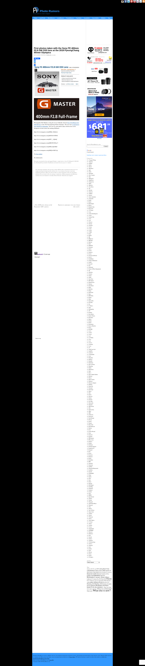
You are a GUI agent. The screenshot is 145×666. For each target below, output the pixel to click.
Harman (90, 284)
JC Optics (91, 306)
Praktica (90, 441)
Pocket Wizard (92, 431)
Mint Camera (91, 379)
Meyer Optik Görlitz (93, 374)
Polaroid (90, 435)
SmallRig (91, 486)
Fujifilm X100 (90, 575)
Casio (90, 218)
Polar (90, 433)
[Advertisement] (57, 33)
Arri (89, 188)
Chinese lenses (98, 570)
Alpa (90, 177)
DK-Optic (91, 240)
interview (103, 575)
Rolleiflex (91, 460)
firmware (99, 574)
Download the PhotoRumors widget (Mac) (41, 658)
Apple (90, 183)
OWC (90, 413)
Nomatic (90, 399)
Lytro (90, 356)
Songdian (91, 488)
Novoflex (91, 401)
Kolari (90, 322)
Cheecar (90, 222)
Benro (90, 202)
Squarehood (91, 497)
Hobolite (91, 289)
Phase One (91, 424)
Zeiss (90, 547)
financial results (91, 574)
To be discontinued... (97, 587)
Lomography (91, 354)
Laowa (90, 334)
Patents (109, 578)
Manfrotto (91, 362)
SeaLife (90, 471)
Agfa (90, 170)
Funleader (91, 267)
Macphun (91, 357)
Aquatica (91, 185)
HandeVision (91, 282)
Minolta (90, 376)
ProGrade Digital (92, 446)
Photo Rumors (49, 11)
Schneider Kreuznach (93, 468)
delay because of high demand (93, 572)
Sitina (90, 481)
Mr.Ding (90, 384)
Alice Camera (92, 175)
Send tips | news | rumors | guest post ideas (96, 155)
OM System (91, 406)
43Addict (103, 18)
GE (89, 270)
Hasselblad (91, 285)
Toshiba (90, 513)
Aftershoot (91, 168)
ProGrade (91, 445)
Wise (90, 535)
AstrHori (90, 193)
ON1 (90, 408)
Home (35, 18)
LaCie (90, 331)
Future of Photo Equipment (95, 269)
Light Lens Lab (92, 349)
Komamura (91, 324)
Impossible (91, 301)
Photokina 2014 (90, 584)
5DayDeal (89, 568)
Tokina (90, 508)
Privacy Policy (72, 657)
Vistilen (90, 525)
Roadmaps (99, 585)
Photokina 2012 (106, 582)
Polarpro (90, 436)
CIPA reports (105, 570)
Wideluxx (91, 533)
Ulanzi (90, 518)
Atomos (90, 195)
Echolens (91, 247)
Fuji (89, 265)
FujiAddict (78, 18)
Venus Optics (91, 520)
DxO (90, 244)
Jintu (90, 307)
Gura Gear (91, 279)
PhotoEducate (92, 426)
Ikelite (90, 297)
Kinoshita (91, 317)
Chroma (90, 223)
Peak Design (91, 418)
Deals (90, 233)
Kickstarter (90, 577)
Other (90, 411)
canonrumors (91, 570)
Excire (90, 254)
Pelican (90, 419)
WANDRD (91, 530)
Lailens (90, 332)
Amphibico (91, 180)
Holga (90, 290)
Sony (46, 161)
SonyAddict (87, 18)
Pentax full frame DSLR (96, 580)
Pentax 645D (89, 580)
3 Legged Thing (92, 160)
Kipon (90, 319)
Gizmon (90, 274)
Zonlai (90, 555)
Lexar (90, 346)
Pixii (90, 430)
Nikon (90, 391)
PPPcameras (91, 438)
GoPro (90, 277)
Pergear (90, 423)
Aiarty (90, 171)
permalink (45, 162)
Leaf (90, 336)
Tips (109, 18)
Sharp (90, 475)
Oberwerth (91, 403)
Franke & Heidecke (93, 260)
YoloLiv (90, 543)
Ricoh (90, 453)
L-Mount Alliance (104, 577)
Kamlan (90, 312)
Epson (90, 249)
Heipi (90, 287)
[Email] (57, 63)
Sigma (90, 476)
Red (89, 451)
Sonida (90, 492)
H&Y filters (91, 280)
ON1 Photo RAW (102, 579)
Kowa (90, 327)
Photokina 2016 (98, 584)
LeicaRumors (60, 18)
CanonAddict (95, 18)
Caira (90, 212)
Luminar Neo (96, 579)
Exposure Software (93, 255)
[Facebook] (57, 60)
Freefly (90, 262)
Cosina (90, 230)
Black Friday (106, 569)
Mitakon (90, 381)
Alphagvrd (91, 178)
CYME (90, 232)
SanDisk (90, 466)
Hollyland (91, 292)
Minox (90, 378)
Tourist (90, 515)
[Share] (57, 65)
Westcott (90, 532)
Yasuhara (91, 540)
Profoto (90, 443)
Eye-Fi (90, 257)
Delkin (90, 235)
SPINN (90, 495)
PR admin (37, 55)
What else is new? (102, 590)
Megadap (91, 366)
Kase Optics (91, 314)
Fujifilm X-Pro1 (105, 574)
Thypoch (91, 505)
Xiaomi (90, 537)
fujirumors (97, 575)
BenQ (90, 200)
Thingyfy (91, 502)
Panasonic (91, 416)
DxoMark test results (106, 572)
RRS (90, 461)
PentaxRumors (70, 18)
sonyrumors (105, 585)
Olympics (55, 161)
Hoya (90, 294)
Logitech (91, 352)
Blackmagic (91, 203)
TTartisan (91, 517)
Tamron (90, 498)
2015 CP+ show (93, 568)
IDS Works (91, 295)
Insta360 (90, 302)
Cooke (90, 228)
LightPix (91, 351)
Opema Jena (91, 409)
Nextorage (91, 389)
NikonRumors (51, 18)
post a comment (67, 162)
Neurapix (91, 388)
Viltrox (90, 523)
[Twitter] (57, 62)
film (111, 572)
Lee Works (91, 337)
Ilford (90, 299)
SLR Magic (91, 485)
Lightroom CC (90, 579)
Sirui (90, 480)
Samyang (91, 465)
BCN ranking (100, 569)
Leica (90, 339)
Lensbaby (91, 344)
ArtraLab (91, 192)
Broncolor (91, 208)
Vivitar (90, 527)
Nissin (90, 394)
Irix (89, 304)
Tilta (90, 507)
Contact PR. (51, 660)
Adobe (90, 165)
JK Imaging (91, 309)
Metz (90, 371)
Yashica (90, 538)
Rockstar (91, 455)
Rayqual (90, 450)
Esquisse (90, 252)
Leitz (90, 341)
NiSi (90, 393)
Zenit (90, 550)
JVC (89, 311)
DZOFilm (91, 245)
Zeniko (90, 548)
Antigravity (91, 182)
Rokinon (91, 456)
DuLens (90, 242)
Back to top (38, 338)
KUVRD (90, 329)
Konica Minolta (92, 326)
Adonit (90, 166)
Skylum (90, 483)
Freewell (90, 264)
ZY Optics (91, 557)
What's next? (90, 591)
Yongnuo (91, 545)
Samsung (91, 463)
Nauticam (91, 386)
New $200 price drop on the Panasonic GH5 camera (43, 206)
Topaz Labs (91, 512)
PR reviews (91, 440)
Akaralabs (91, 173)
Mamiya (90, 359)
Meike (90, 368)
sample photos (61, 161)
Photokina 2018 (105, 584)
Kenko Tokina (92, 316)
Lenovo (90, 342)
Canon (90, 215)
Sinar (90, 478)
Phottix (90, 428)
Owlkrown (91, 414)
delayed (100, 572)
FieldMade (91, 259)
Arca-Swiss (91, 187)
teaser (89, 587)
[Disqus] (57, 272)
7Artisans (91, 161)
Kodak (90, 321)
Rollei (90, 458)
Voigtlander (91, 528)
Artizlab (90, 190)
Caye (90, 220)
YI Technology (92, 542)
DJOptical (91, 239)
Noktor (90, 398)
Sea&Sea (91, 470)
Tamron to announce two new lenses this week (69, 206)
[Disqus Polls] (57, 230)
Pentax (90, 421)
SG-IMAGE (91, 473)
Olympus (91, 404)
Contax (90, 227)
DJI (89, 237)
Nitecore (90, 396)
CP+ (110, 570)
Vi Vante (90, 522)
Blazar (90, 205)
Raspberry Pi (91, 448)
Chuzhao (91, 225)
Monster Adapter (92, 383)
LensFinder (42, 18)
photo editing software (96, 582)
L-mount (97, 577)
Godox (90, 275)
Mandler (90, 361)
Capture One (91, 217)
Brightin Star (91, 207)
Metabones (91, 369)
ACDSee (90, 163)
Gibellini (91, 272)
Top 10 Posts (91, 510)
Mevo (90, 373)
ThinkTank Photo (92, 503)
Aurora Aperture (92, 197)
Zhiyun (90, 552)
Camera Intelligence (93, 213)
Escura (90, 250)
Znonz (90, 553)
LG (89, 347)
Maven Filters (92, 364)
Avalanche (91, 198)
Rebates (93, 585)
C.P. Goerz (91, 210)
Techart (90, 500)
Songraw (90, 490)
